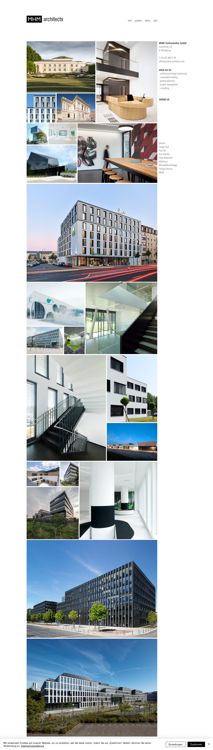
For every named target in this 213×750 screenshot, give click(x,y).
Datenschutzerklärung (32, 746)
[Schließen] (209, 744)
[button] (138, 20)
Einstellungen (176, 744)
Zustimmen (196, 744)
